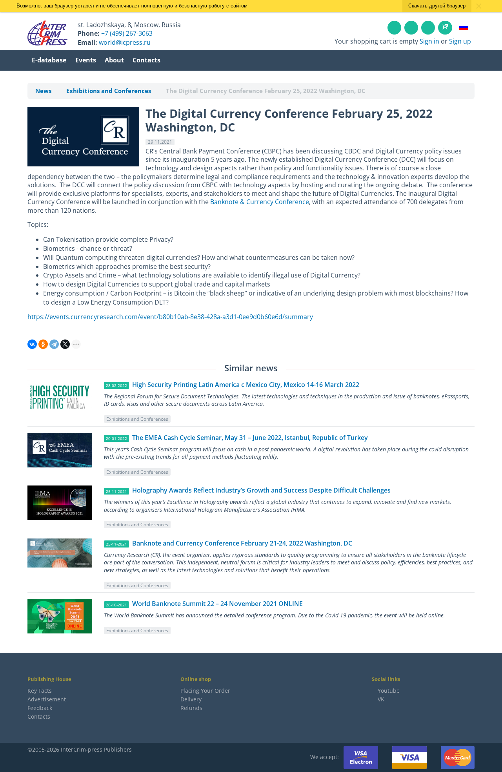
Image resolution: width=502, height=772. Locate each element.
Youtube (389, 690)
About (114, 60)
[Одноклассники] (43, 344)
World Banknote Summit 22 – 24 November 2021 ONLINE (217, 603)
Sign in (429, 41)
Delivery (191, 699)
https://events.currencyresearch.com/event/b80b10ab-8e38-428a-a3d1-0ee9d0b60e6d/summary (170, 316)
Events (85, 60)
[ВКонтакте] (32, 344)
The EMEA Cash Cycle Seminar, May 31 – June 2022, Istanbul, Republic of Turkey (250, 437)
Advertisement (46, 699)
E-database (49, 60)
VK (380, 699)
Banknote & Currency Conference (259, 201)
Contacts (146, 60)
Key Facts (39, 690)
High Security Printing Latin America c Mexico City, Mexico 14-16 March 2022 (245, 384)
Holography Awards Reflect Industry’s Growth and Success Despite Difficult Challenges (261, 490)
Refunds (191, 708)
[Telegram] (54, 344)
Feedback (39, 708)
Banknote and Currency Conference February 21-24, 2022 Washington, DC (242, 543)
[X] (65, 344)
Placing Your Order (205, 690)
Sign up (460, 41)
